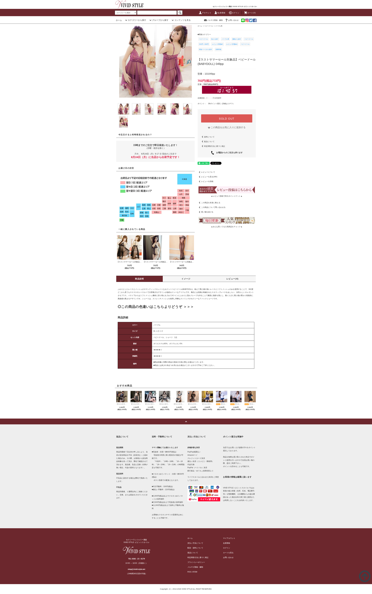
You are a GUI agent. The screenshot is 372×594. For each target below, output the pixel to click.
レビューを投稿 (207, 181)
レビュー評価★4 (231, 44)
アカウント (207, 13)
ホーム (119, 20)
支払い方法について (195, 543)
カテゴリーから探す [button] (137, 20)
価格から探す (236, 39)
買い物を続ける (207, 212)
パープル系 (225, 39)
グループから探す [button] (160, 20)
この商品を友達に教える (210, 203)
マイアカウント (229, 538)
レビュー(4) (232, 279)
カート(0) (251, 13)
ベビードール (203, 39)
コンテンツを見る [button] (182, 20)
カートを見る (228, 553)
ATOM (194, 572)
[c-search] (180, 12)
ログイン (235, 13)
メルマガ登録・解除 (215, 20)
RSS (189, 572)
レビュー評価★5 (217, 44)
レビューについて (208, 172)
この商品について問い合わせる (213, 207)
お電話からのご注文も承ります (228, 152)
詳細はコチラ (227, 104)
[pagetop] (186, 421)
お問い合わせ (233, 20)
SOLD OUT (226, 118)
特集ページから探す (205, 49)
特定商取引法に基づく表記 (214, 146)
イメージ (186, 279)
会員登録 (222, 13)
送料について (209, 137)
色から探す (214, 39)
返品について (209, 141)
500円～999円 (204, 44)
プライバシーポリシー (196, 562)
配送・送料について (195, 548)
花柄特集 (218, 49)
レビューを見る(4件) (209, 177)
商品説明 (139, 279)
